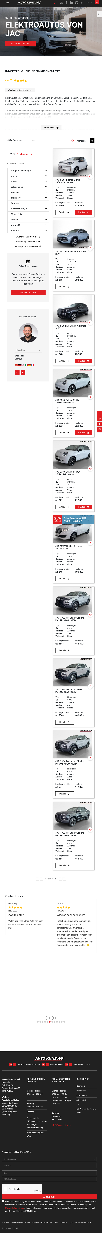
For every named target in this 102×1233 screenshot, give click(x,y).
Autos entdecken (20, 44)
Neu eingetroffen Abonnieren (26, 246)
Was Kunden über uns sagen (19, 90)
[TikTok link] (81, 2)
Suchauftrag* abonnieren (26, 242)
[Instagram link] (76, 2)
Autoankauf (81, 1100)
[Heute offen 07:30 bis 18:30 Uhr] (99, 14)
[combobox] (45, 140)
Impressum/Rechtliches (42, 1222)
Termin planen (28, 293)
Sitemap (5, 1222)
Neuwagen (80, 1086)
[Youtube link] (61, 2)
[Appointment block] (99, 429)
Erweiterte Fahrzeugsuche (26, 237)
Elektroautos (81, 1095)
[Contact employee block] (99, 424)
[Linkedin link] (71, 2)
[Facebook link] (66, 2)
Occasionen (81, 1091)
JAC (78, 1104)
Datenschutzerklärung (14, 1208)
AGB (56, 1222)
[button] (38, 1022)
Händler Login (67, 1222)
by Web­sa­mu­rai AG (83, 1222)
